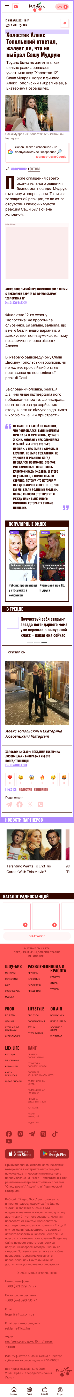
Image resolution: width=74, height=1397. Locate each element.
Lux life (12, 1048)
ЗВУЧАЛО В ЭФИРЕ (56, 1028)
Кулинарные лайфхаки (12, 1028)
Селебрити (41, 789)
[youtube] (9, 1141)
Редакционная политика (36, 1091)
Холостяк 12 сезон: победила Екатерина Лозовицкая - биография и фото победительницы (32, 756)
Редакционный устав (36, 1082)
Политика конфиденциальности (37, 1073)
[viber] (40, 804)
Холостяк (25, 789)
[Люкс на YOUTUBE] (15, 7)
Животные (34, 978)
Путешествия (35, 1033)
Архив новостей (33, 1115)
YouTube (34, 168)
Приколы (33, 972)
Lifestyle (36, 1009)
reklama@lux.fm (17, 1328)
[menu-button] (7, 7)
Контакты (33, 1107)
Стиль (54, 983)
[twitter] (30, 804)
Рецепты (10, 1015)
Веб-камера (11, 1066)
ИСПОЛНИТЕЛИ (58, 1021)
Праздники (34, 990)
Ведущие (10, 1054)
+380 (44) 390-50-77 (21, 1300)
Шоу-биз (11, 789)
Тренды (54, 989)
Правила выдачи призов (37, 1100)
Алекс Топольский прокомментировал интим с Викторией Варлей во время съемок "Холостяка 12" (36, 293)
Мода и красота (58, 968)
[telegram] (9, 804)
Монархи (10, 972)
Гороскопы (34, 984)
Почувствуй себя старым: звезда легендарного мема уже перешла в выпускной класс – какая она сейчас (44, 627)
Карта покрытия (11, 1074)
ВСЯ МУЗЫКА (57, 1015)
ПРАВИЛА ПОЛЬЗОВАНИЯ (36, 1056)
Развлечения (37, 966)
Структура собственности (37, 1065)
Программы (12, 1060)
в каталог (37, 936)
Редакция (33, 1122)
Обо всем (33, 1015)
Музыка (9, 996)
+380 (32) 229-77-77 (20, 1286)
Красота (55, 977)
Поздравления (36, 1021)
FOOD (9, 1009)
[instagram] (20, 1134)
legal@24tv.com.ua (19, 1314)
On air (56, 1009)
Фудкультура (12, 1036)
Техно (31, 1027)
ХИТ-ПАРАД (56, 1036)
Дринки (9, 1021)
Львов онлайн (13, 1081)
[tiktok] (55, 1134)
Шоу (7, 984)
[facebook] (19, 804)
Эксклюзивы (12, 990)
